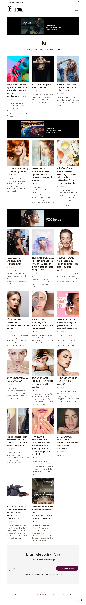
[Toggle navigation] (76, 10)
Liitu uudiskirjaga (67, 568)
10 (38, 594)
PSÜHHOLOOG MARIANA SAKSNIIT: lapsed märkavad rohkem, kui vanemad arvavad (42, 174)
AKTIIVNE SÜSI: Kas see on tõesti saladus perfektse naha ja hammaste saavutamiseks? (16, 512)
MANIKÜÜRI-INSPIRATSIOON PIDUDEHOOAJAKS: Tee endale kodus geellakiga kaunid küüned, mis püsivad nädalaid (41, 445)
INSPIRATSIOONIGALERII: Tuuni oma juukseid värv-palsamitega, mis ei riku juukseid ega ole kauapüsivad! (43, 264)
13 (53, 594)
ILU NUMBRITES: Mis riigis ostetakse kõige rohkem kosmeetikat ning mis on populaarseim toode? (17, 90)
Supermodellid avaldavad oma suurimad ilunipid (15, 261)
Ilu (7, 99)
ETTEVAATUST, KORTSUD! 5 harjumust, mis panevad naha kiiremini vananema (68, 442)
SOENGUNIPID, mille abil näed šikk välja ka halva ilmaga (67, 87)
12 (48, 594)
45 (63, 594)
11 (43, 594)
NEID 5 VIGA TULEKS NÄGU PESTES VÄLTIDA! (67, 381)
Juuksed (9, 175)
